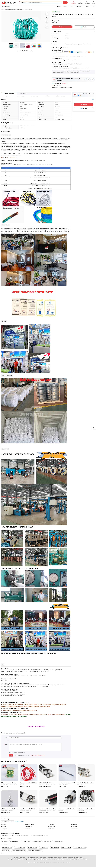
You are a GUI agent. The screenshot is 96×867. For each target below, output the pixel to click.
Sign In (53, 87)
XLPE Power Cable (28, 826)
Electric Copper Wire (55, 847)
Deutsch (45, 859)
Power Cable (4, 841)
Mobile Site (76, 857)
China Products (22, 857)
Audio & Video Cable (26, 841)
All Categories (6, 6)
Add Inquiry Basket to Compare (26, 50)
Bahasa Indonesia (84, 859)
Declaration (61, 861)
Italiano (41, 859)
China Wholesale (43, 857)
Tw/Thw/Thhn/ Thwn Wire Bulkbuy (35, 850)
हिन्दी (65, 859)
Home (2, 9)
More (2, 853)
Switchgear (3, 824)
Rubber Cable (27, 828)
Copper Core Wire (5, 850)
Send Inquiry (62, 26)
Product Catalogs (19, 821)
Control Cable (74, 826)
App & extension (78, 6)
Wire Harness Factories (32, 847)
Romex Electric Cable (47, 841)
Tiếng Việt (78, 859)
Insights (81, 857)
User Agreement (55, 861)
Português (26, 859)
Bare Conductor (51, 824)
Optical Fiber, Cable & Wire (18, 9)
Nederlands (50, 859)
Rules (94, 6)
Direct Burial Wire (58, 841)
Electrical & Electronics (9, 9)
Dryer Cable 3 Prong (37, 841)
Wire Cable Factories (44, 847)
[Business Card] (92, 99)
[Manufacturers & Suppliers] (8, 2)
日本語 (62, 859)
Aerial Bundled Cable (29, 824)
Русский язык (36, 859)
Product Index (70, 857)
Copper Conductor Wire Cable (79, 847)
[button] (67, 96)
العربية (55, 859)
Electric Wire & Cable (28, 9)
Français (31, 859)
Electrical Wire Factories (7, 847)
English (17, 859)
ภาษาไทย (69, 859)
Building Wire (74, 824)
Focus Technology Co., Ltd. (39, 861)
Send (11, 755)
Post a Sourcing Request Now (37, 755)
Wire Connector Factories (20, 847)
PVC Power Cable (51, 826)
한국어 (58, 859)
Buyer (65, 6)
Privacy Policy (67, 861)
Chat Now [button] (85, 26)
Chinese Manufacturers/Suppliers (32, 857)
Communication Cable (14, 841)
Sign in (93, 3)
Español (21, 859)
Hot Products (16, 857)
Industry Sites (56, 857)
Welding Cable (4, 828)
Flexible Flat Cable (51, 828)
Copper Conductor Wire (66, 847)
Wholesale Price (50, 857)
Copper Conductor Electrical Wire (18, 850)
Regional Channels (63, 857)
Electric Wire (3, 826)
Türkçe (73, 859)
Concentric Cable (74, 828)
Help (71, 6)
